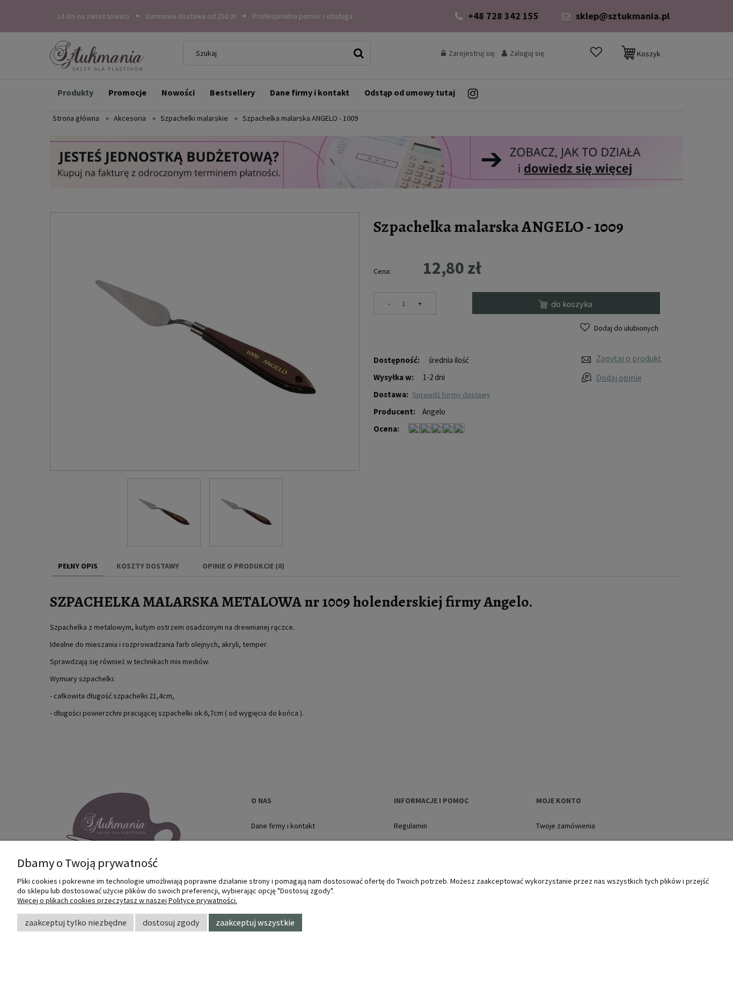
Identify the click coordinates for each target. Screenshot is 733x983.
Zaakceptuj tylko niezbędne (76, 922)
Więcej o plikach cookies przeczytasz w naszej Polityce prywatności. (127, 900)
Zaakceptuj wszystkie (255, 922)
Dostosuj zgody (171, 922)
